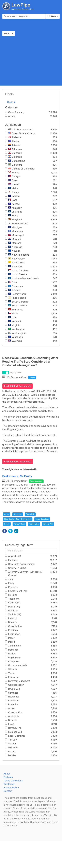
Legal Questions (42, 519)
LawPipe (20, 5)
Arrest (6, 514)
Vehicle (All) (48, 524)
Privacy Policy (11, 787)
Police (6, 524)
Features (8, 777)
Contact (7, 790)
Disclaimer (9, 784)
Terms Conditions (13, 780)
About (6, 773)
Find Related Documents (17, 386)
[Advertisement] (31, 61)
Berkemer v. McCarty (17, 476)
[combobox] (31, 16)
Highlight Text (15, 372)
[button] (4, 531)
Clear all (11, 101)
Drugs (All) (30, 514)
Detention (17, 514)
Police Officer (19, 524)
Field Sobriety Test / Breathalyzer (17, 519)
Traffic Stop (34, 524)
